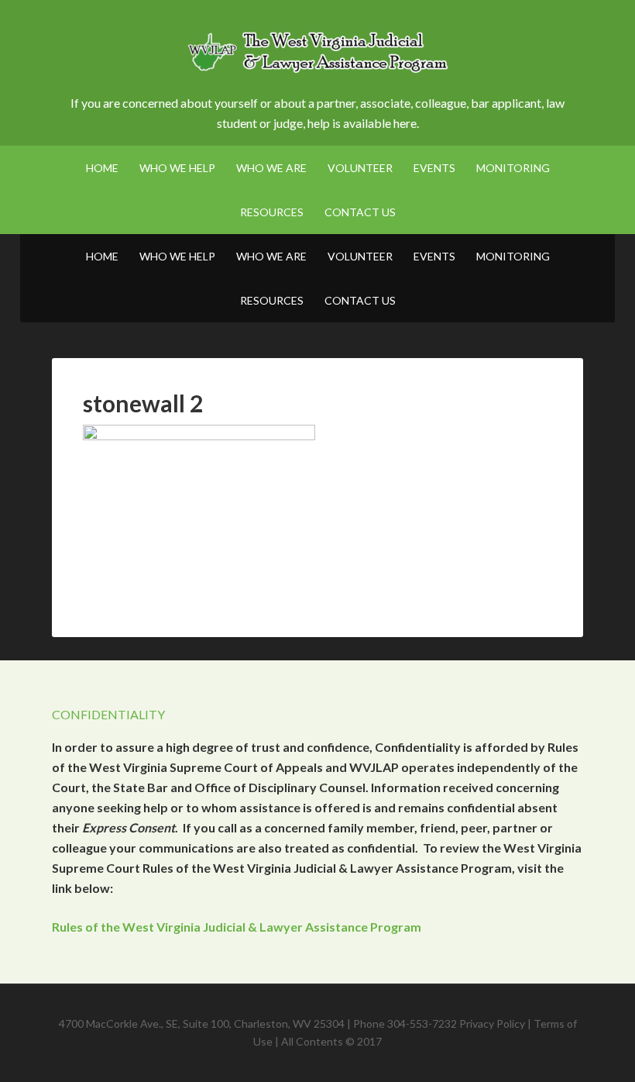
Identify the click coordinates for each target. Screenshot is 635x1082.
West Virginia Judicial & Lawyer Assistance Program (317, 54)
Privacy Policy (492, 1023)
